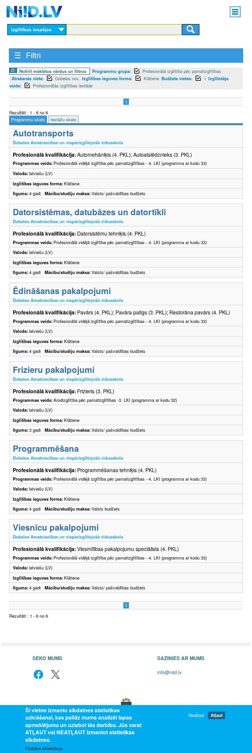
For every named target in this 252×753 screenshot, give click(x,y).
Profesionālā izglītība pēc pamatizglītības (181, 71)
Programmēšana (46, 448)
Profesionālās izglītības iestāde (63, 85)
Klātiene (151, 78)
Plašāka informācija (44, 748)
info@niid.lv (169, 672)
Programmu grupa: (111, 71)
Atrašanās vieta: (27, 78)
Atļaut (216, 715)
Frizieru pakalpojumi (53, 369)
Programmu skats (28, 119)
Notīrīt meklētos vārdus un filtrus (52, 71)
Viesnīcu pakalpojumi (56, 527)
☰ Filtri (27, 55)
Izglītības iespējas (31, 29)
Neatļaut (196, 715)
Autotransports (43, 133)
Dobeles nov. (67, 78)
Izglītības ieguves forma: (107, 78)
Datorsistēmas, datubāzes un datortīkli (89, 212)
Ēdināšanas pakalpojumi (62, 291)
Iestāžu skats (63, 119)
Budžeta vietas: (176, 78)
